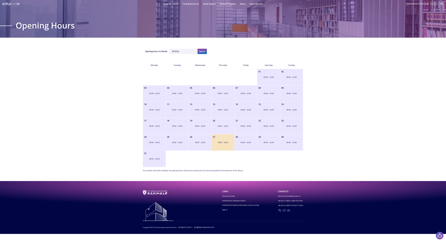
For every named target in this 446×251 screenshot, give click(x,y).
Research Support (228, 4)
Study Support (209, 4)
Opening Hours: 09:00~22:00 (417, 4)
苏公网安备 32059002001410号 (204, 227)
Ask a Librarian (256, 4)
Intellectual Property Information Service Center (240, 205)
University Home (228, 196)
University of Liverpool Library (233, 201)
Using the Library (171, 4)
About (242, 4)
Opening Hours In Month (156, 51)
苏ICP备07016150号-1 (185, 227)
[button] (280, 210)
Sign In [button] (225, 210)
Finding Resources (191, 4)
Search (202, 51)
